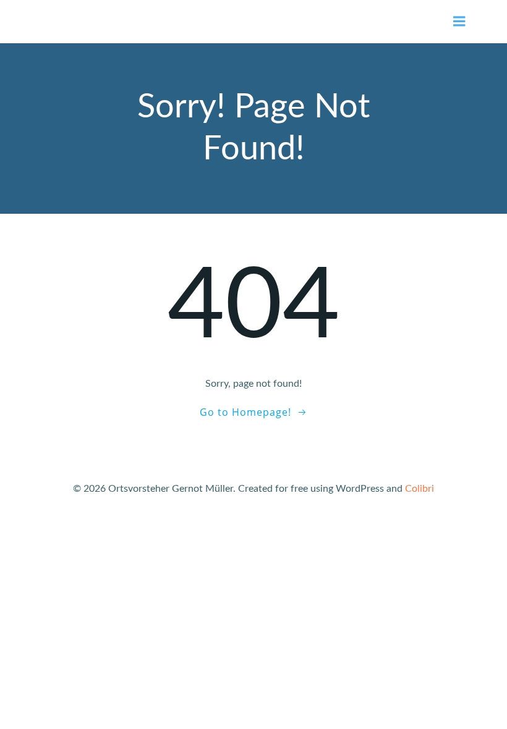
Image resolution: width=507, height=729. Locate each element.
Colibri (419, 489)
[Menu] (459, 21)
